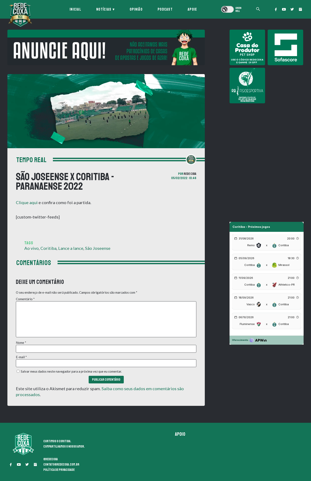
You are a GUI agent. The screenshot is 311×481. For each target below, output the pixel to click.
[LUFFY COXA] (106, 47)
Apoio (180, 434)
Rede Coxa (190, 174)
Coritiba (48, 248)
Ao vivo (31, 248)
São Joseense (97, 248)
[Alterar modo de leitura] (232, 9)
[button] (275, 9)
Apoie (192, 9)
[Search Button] (258, 9)
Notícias (103, 9)
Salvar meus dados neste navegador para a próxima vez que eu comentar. (71, 371)
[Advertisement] (267, 135)
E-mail (21, 357)
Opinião (136, 9)
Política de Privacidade (59, 470)
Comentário (25, 299)
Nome (21, 342)
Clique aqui (27, 202)
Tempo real (31, 160)
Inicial (75, 9)
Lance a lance (70, 248)
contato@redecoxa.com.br (61, 464)
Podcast (165, 9)
